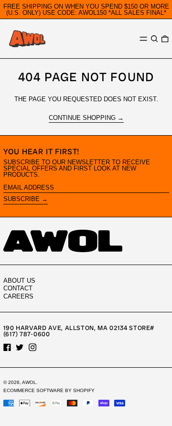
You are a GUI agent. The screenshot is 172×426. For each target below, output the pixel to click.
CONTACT (17, 288)
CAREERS (18, 296)
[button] (154, 39)
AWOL (29, 382)
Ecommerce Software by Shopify (49, 390)
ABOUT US (19, 280)
